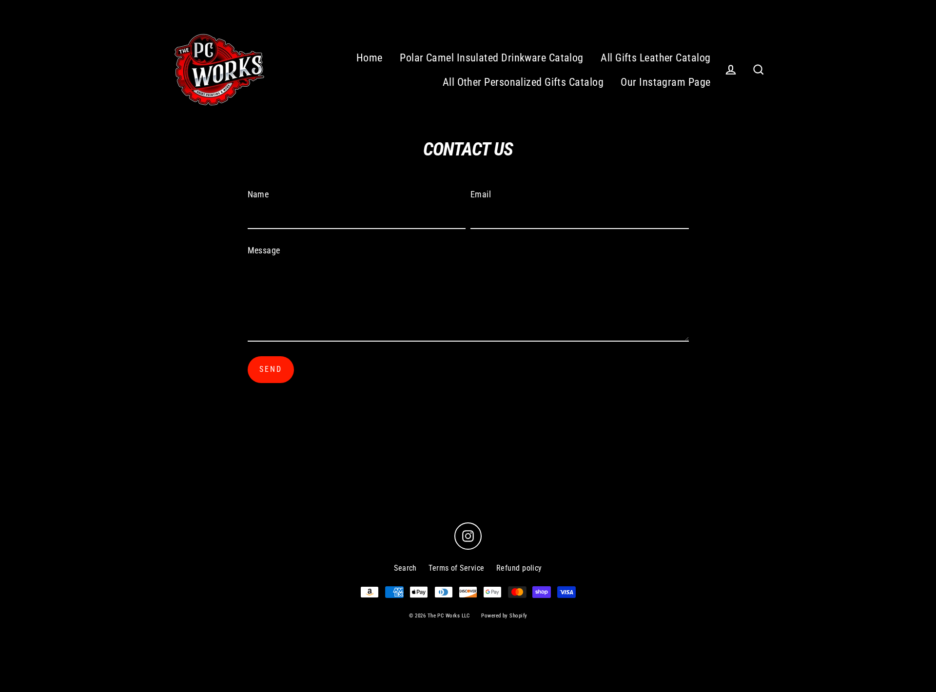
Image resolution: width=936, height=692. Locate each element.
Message (264, 250)
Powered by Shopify (504, 616)
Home (369, 58)
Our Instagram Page (665, 82)
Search (405, 568)
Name (258, 194)
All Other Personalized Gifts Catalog (523, 82)
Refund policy (519, 568)
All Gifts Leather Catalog (655, 58)
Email (480, 194)
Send (271, 369)
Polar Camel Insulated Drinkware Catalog (492, 58)
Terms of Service (456, 568)
